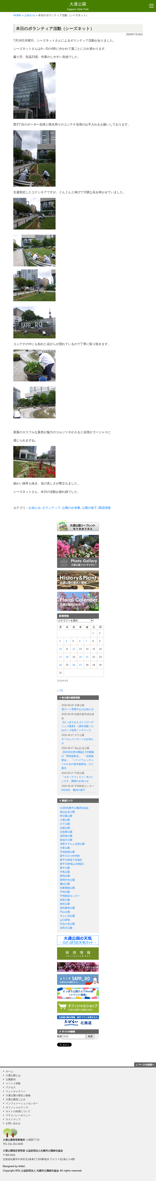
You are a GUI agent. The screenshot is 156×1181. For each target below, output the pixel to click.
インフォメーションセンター (22, 1103)
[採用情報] (78, 953)
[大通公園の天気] (78, 940)
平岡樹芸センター (70, 895)
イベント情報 (13, 1083)
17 (60, 657)
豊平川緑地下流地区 (71, 859)
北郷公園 (65, 827)
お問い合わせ (13, 1123)
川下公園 (65, 823)
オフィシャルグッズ (17, 1107)
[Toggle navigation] (151, 6)
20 (80, 657)
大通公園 (78, 6)
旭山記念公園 (67, 811)
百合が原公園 (67, 923)
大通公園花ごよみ (15, 1099)
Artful (21, 1166)
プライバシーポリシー (18, 1115)
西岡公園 (65, 875)
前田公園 (65, 903)
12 (73, 649)
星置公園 (65, 899)
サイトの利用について (18, 1111)
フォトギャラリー (15, 1091)
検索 (59, 1036)
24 (60, 665)
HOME (17, 15)
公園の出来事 (71, 507)
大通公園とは (13, 1075)
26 (73, 665)
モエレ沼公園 (67, 915)
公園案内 (11, 1079)
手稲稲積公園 (67, 851)
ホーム (9, 1071)
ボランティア (51, 507)
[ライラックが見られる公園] (78, 966)
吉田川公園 (66, 927)
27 (80, 665)
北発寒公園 (66, 831)
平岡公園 (65, 891)
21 (87, 657)
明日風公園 (66, 815)
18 (67, 657)
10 (60, 649)
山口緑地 (65, 919)
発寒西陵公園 (67, 887)
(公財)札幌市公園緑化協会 (74, 807)
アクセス (11, 1087)
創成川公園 (66, 839)
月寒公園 (65, 847)
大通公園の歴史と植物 (18, 1095)
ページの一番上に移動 (145, 1064)
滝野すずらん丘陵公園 (72, 843)
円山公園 (65, 911)
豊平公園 (65, 867)
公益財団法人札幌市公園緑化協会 (44, 1150)
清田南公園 (66, 835)
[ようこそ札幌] (78, 979)
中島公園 (65, 871)
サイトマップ (13, 1119)
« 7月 (60, 690)
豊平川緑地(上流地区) (72, 863)
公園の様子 (89, 507)
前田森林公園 (67, 907)
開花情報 (105, 507)
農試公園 (65, 883)
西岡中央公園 (67, 879)
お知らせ (29, 15)
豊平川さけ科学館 (70, 855)
